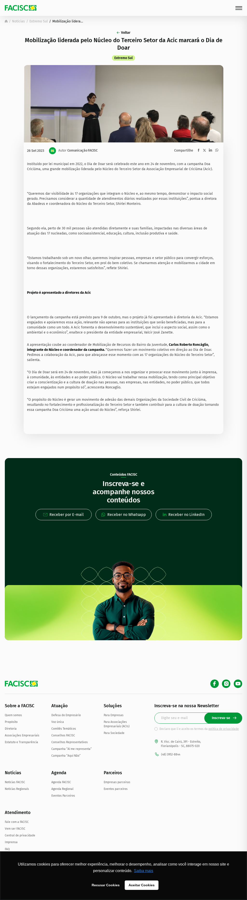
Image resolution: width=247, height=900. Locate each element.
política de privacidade (223, 729)
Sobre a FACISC (19, 705)
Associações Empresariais (22, 735)
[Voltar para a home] (6, 21)
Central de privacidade (20, 835)
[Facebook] (214, 684)
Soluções (113, 705)
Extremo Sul (38, 21)
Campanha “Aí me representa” (71, 749)
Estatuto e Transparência (21, 742)
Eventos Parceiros (63, 795)
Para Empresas (114, 715)
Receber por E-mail (66, 514)
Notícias (18, 21)
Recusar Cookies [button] (106, 885)
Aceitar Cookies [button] (142, 885)
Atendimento (18, 812)
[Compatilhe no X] (204, 150)
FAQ (7, 849)
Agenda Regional (62, 789)
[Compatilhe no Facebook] (199, 150)
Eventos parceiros (116, 789)
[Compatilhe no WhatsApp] (217, 150)
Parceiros (113, 772)
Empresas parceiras (117, 782)
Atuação (59, 705)
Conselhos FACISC (63, 735)
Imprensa (11, 842)
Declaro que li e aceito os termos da (199, 729)
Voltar (125, 33)
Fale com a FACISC (17, 822)
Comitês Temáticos (63, 728)
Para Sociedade (114, 733)
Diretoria (11, 728)
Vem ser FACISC (15, 828)
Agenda (58, 772)
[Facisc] (20, 8)
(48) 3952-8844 (170, 754)
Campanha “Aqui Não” (66, 755)
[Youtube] (238, 684)
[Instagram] (226, 684)
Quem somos (13, 715)
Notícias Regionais (17, 789)
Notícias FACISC (15, 782)
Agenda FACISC (61, 782)
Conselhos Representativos (69, 742)
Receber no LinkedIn (186, 514)
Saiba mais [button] (143, 871)
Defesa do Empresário (66, 715)
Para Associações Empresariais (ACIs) (117, 724)
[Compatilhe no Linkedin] (210, 150)
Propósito (11, 722)
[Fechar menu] (238, 8)
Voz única (57, 722)
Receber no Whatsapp (126, 514)
